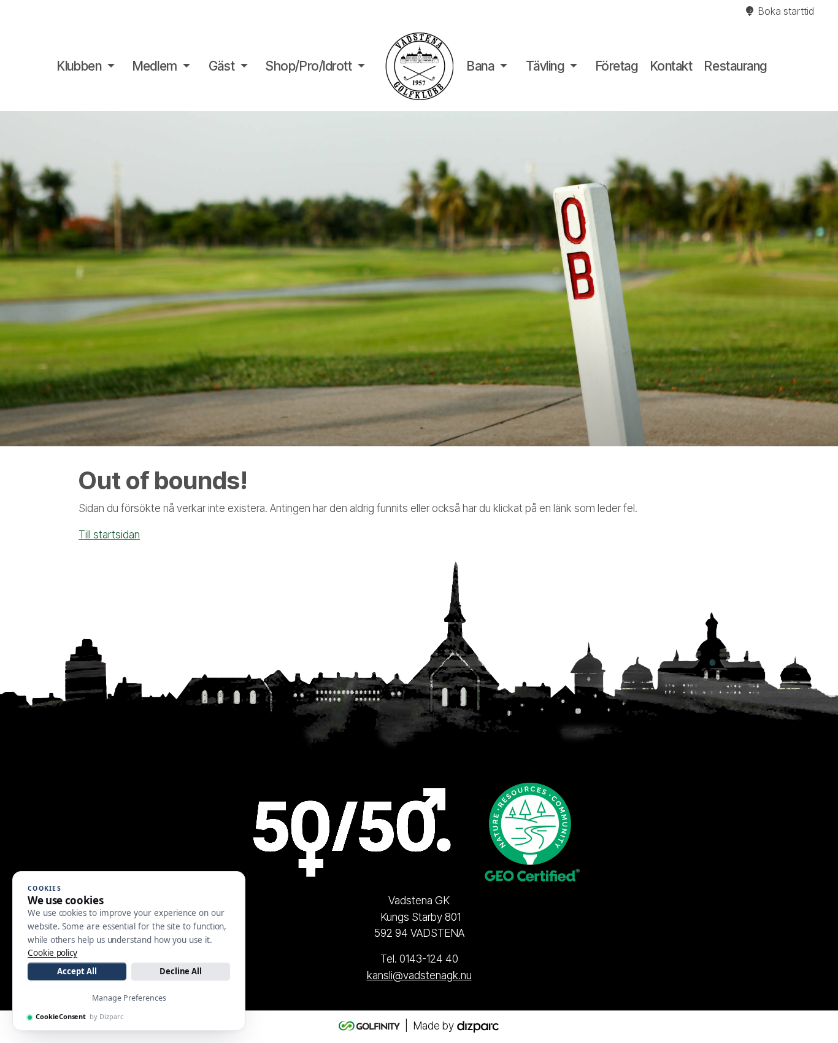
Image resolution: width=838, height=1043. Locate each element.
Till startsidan (109, 534)
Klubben (79, 66)
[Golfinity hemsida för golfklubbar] (370, 1025)
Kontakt (671, 66)
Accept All (76, 971)
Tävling (545, 66)
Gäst (221, 66)
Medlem (155, 66)
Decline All (181, 971)
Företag (617, 66)
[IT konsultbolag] (477, 1025)
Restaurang (735, 66)
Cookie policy (52, 952)
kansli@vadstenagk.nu (419, 975)
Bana (480, 66)
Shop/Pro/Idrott (309, 66)
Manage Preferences (129, 998)
